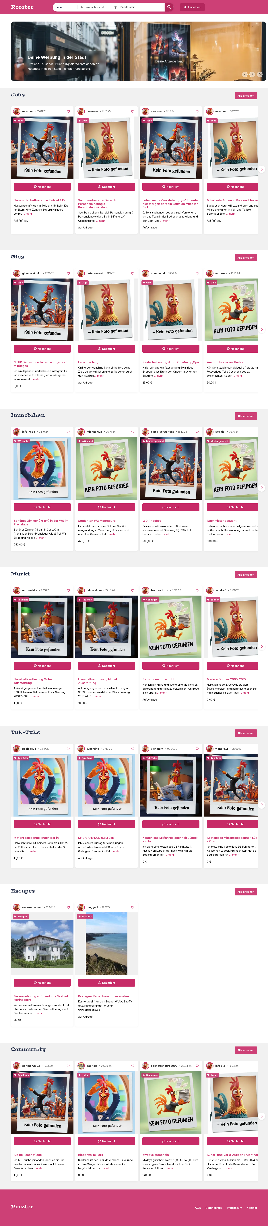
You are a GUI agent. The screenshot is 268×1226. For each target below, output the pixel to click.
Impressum (234, 1208)
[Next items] (261, 169)
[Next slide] (260, 74)
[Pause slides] (252, 74)
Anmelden (194, 7)
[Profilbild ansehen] (17, 111)
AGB (198, 1208)
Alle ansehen (246, 95)
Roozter (22, 7)
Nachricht (44, 186)
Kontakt (252, 1208)
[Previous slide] (245, 74)
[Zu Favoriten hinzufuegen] (68, 111)
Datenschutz (213, 1208)
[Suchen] (169, 7)
